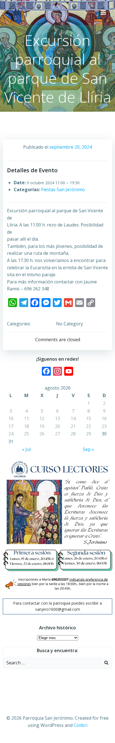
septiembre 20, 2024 (70, 147)
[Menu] (103, 12)
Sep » (88, 449)
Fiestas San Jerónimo (63, 189)
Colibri (80, 725)
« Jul (26, 449)
